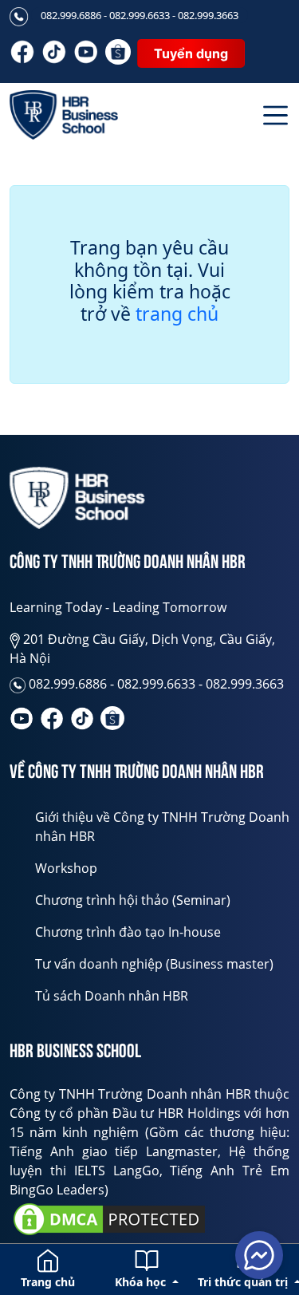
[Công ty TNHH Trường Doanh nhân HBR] (77, 498)
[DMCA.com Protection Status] (109, 1219)
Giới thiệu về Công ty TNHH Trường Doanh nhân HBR (162, 826)
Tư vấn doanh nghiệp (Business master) (154, 964)
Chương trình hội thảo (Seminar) (132, 900)
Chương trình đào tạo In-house (128, 932)
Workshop (66, 868)
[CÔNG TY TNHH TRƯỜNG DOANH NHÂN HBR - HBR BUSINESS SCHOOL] (64, 115)
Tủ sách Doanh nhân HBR (111, 996)
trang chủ (177, 314)
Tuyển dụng (191, 53)
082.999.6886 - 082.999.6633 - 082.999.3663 (139, 15)
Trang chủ (48, 1281)
